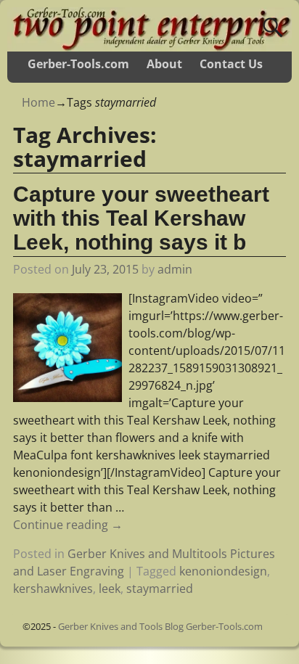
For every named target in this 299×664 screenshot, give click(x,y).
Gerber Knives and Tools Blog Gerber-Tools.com (160, 626)
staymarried (159, 589)
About (164, 64)
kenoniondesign (223, 571)
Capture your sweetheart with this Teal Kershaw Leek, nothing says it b (141, 218)
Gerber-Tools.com (78, 64)
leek (109, 589)
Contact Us (231, 64)
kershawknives (53, 589)
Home (38, 102)
